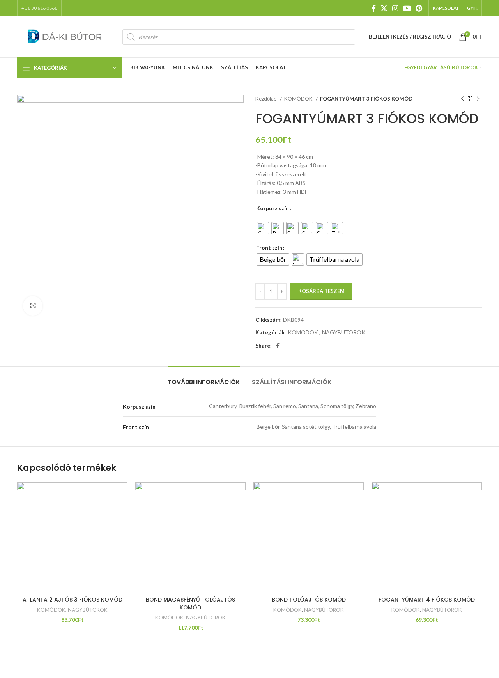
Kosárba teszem (321, 291)
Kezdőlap (266, 99)
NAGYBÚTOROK (343, 332)
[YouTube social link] (407, 8)
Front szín (269, 247)
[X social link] (384, 8)
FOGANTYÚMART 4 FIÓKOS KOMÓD (427, 599)
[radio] (263, 228)
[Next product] (478, 99)
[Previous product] (462, 99)
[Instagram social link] (395, 8)
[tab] (204, 378)
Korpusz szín (272, 208)
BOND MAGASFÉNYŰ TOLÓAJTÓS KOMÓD (190, 603)
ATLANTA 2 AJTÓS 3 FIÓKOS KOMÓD (72, 599)
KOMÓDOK (299, 99)
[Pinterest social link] (419, 8)
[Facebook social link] (373, 8)
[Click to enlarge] (32, 306)
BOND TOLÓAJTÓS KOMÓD (309, 599)
